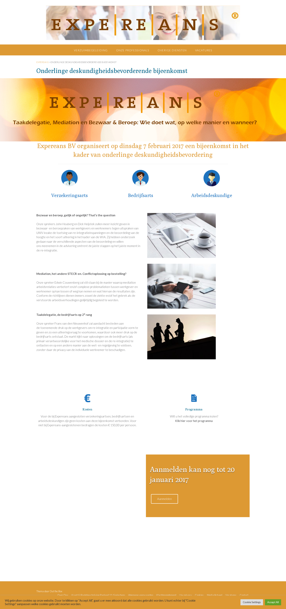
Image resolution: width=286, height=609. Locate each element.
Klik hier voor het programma (194, 421)
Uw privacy (186, 595)
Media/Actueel (214, 595)
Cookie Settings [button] (252, 602)
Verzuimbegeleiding (91, 50)
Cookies (199, 595)
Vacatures (203, 50)
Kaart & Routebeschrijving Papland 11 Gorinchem (98, 595)
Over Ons (62, 595)
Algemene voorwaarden (140, 595)
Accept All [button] (273, 602)
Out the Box (56, 591)
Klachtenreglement (166, 595)
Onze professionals (132, 50)
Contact (244, 595)
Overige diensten (172, 50)
